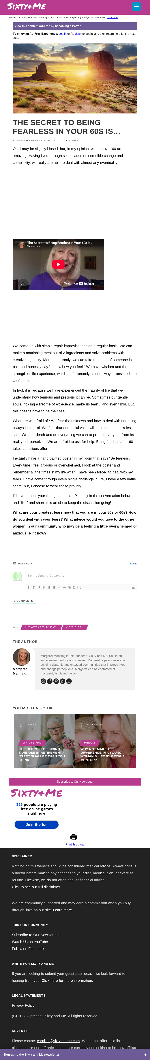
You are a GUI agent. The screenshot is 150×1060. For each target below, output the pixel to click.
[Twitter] (63, 681)
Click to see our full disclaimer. (36, 887)
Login (133, 563)
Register (76, 33)
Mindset (74, 140)
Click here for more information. (67, 981)
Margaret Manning (29, 140)
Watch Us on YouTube (30, 942)
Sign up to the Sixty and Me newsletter (31, 1054)
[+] (79, 587)
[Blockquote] (59, 587)
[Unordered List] (54, 587)
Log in (63, 33)
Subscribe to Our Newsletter (75, 781)
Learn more (112, 17)
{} (74, 587)
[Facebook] (50, 681)
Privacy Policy (23, 1005)
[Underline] (38, 587)
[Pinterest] (56, 681)
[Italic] (33, 587)
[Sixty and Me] (61, 5)
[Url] (44, 681)
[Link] (69, 587)
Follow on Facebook (28, 949)
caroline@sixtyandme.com (58, 1041)
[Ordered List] (49, 587)
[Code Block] (64, 587)
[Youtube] (69, 681)
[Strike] (43, 587)
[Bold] (28, 587)
